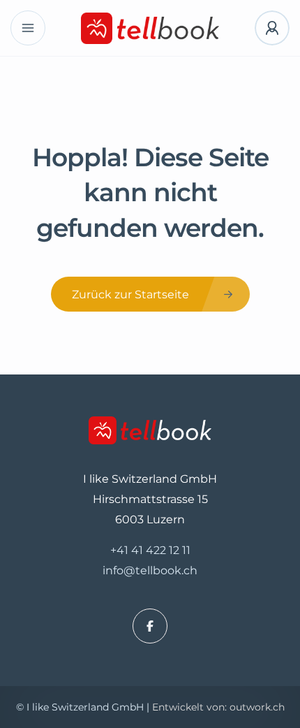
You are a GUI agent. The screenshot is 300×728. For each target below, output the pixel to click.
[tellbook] (150, 28)
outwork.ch (257, 707)
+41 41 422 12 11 (150, 550)
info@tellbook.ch (150, 570)
